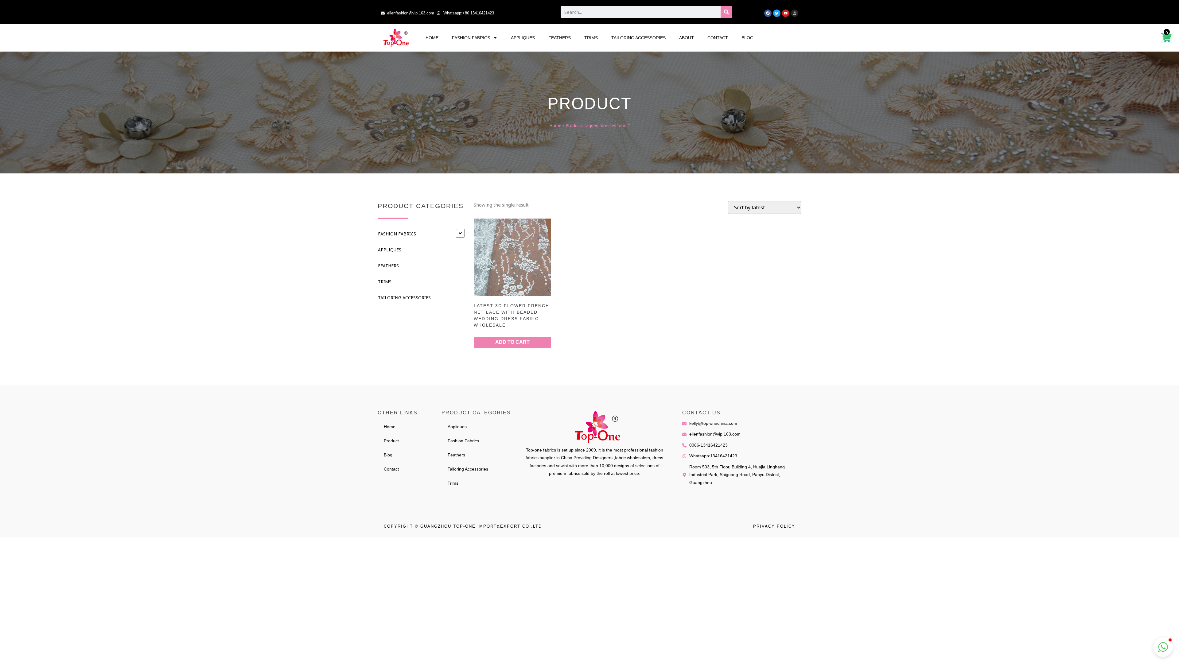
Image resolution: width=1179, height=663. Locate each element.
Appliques (523, 37)
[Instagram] (794, 13)
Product (391, 440)
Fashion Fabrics (471, 37)
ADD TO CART (512, 342)
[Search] (726, 12)
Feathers (559, 37)
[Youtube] (785, 13)
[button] (1163, 647)
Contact (717, 37)
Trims (591, 37)
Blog (747, 37)
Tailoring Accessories (638, 37)
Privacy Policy (774, 526)
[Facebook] (768, 13)
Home (432, 37)
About (686, 37)
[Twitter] (776, 13)
